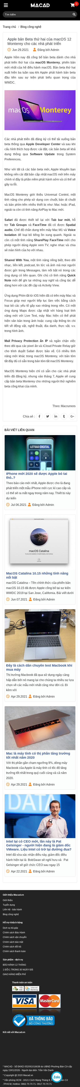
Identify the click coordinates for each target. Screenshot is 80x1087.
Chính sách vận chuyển (15, 937)
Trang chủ (9, 26)
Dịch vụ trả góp (10, 928)
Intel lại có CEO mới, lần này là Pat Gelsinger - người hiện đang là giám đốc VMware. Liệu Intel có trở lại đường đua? (38, 845)
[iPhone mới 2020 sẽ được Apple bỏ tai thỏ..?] (40, 452)
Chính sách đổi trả (12, 946)
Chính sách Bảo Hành (14, 932)
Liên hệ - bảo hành (12, 909)
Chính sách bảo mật (13, 942)
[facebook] (39, 416)
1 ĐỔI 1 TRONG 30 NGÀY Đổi (18, 969)
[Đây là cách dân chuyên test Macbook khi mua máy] (40, 635)
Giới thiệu (8, 900)
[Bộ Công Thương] (33, 1020)
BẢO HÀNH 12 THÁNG (14, 965)
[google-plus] (72, 416)
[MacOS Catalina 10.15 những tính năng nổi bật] (40, 542)
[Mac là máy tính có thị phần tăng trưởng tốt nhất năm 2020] (40, 728)
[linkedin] (55, 416)
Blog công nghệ (30, 26)
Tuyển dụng (9, 905)
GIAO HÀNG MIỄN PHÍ (14, 974)
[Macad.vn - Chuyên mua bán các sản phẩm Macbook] (40, 5)
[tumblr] (64, 416)
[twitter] (47, 416)
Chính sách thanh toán (14, 951)
